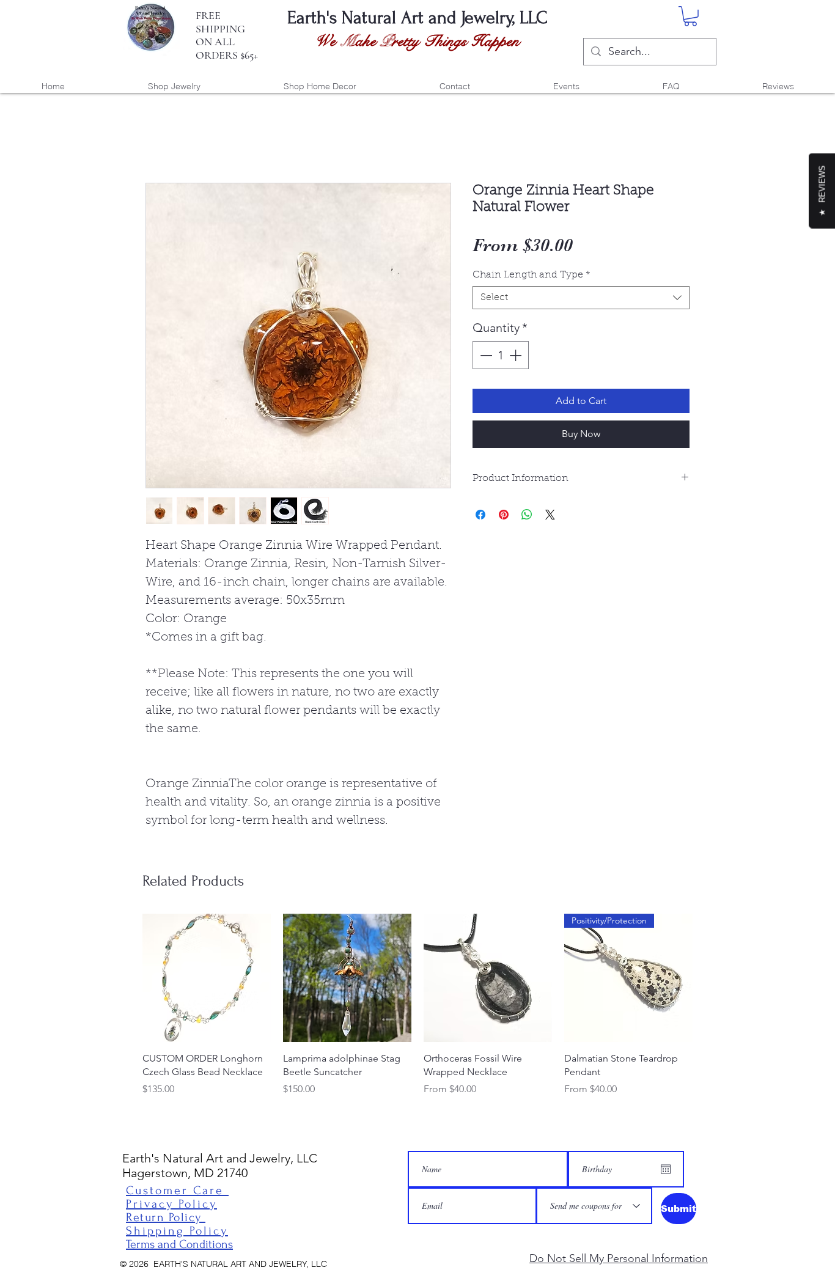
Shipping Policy (177, 1231)
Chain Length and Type (531, 275)
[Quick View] (206, 978)
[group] (417, 1005)
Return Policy (165, 1217)
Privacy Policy (171, 1204)
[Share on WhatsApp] (527, 514)
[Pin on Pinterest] (503, 514)
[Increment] (516, 355)
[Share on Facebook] (480, 514)
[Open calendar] (666, 1169)
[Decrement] (484, 355)
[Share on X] (550, 514)
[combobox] (581, 297)
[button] (690, 16)
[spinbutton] (500, 355)
